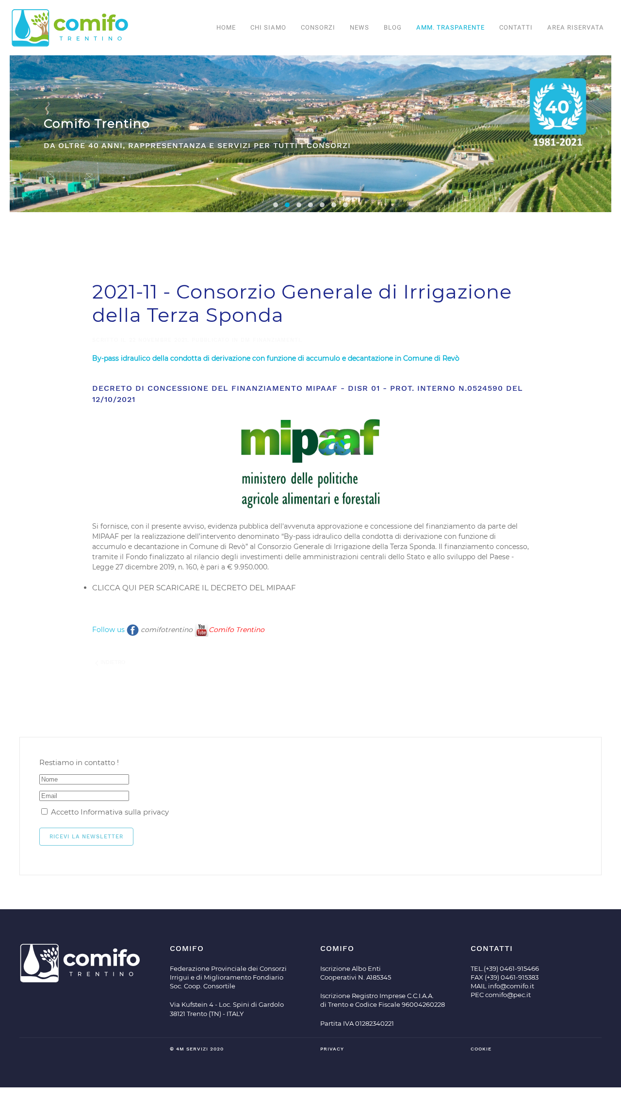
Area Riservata (575, 27)
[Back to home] (70, 27)
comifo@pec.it (508, 995)
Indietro (111, 662)
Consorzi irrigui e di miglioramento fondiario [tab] (275, 204)
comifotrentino (168, 629)
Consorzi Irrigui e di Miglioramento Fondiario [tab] (298, 204)
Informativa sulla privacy (125, 812)
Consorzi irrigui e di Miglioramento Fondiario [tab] (333, 204)
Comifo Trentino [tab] (287, 204)
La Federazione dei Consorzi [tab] (310, 204)
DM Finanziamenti (270, 340)
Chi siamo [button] (268, 27)
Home (226, 27)
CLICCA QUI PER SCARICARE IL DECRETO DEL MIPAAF (194, 587)
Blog (393, 27)
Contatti (516, 27)
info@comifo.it (511, 986)
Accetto (109, 812)
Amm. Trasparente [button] (450, 27)
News (359, 27)
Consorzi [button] (318, 27)
